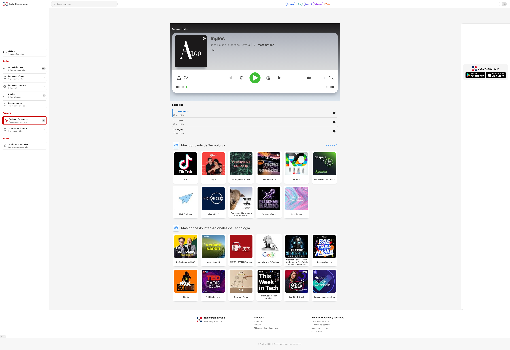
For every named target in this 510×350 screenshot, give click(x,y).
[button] (309, 78)
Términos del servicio (320, 325)
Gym (299, 4)
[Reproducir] (255, 77)
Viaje (327, 4)
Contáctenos (316, 331)
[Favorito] (186, 78)
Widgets (257, 325)
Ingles (185, 29)
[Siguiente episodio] (279, 78)
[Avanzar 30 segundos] (268, 78)
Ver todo (330, 145)
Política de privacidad (320, 321)
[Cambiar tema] (503, 4)
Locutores (258, 321)
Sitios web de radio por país (266, 328)
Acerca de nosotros (319, 328)
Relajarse (318, 4)
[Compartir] (179, 78)
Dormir (308, 4)
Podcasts (176, 29)
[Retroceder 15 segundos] (242, 78)
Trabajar (290, 4)
